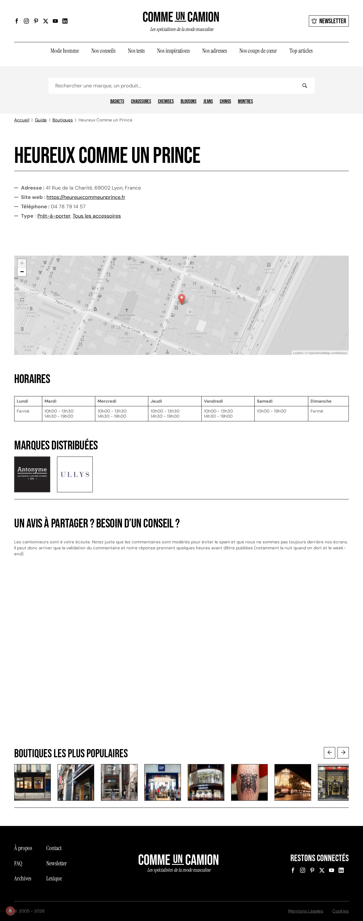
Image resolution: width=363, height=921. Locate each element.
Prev (329, 752)
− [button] (22, 271)
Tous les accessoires (97, 216)
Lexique (54, 878)
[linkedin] (64, 21)
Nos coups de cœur (258, 51)
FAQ (18, 863)
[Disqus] (181, 657)
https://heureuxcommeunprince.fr (86, 197)
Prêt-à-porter (53, 216)
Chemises (166, 101)
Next (343, 752)
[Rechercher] (304, 85)
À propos (23, 848)
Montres (245, 101)
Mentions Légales (305, 911)
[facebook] (16, 21)
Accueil (21, 120)
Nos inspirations (173, 51)
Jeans (208, 101)
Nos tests (136, 51)
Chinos (225, 101)
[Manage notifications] (10, 910)
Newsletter (332, 21)
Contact (54, 848)
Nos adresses (214, 51)
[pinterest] (36, 21)
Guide (41, 120)
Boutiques (62, 120)
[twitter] (45, 21)
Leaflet (298, 352)
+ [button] (22, 263)
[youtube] (55, 21)
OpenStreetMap (319, 352)
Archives (22, 878)
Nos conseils (103, 51)
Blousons (189, 101)
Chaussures (141, 101)
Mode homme (64, 51)
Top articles (301, 51)
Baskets (117, 101)
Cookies (340, 911)
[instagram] (26, 21)
